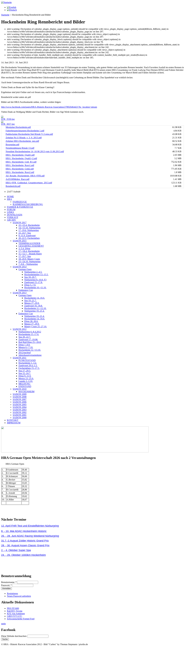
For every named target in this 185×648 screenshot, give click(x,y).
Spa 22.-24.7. (24, 373)
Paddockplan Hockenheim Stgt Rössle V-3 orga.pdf (29, 134)
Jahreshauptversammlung (29, 355)
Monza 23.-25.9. (26, 378)
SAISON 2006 (19, 402)
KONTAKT (12, 420)
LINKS (10, 212)
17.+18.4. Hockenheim (29, 251)
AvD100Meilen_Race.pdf (17, 179)
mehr (3, 623)
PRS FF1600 (13, 608)
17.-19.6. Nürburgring (28, 230)
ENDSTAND (24, 386)
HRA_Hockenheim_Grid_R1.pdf (21, 162)
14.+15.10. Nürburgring (29, 227)
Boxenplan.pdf (12, 144)
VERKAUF (12, 217)
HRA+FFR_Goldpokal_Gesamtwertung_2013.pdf (29, 182)
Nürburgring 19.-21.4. (34, 311)
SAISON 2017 (19, 222)
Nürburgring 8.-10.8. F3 (35, 279)
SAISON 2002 (19, 412)
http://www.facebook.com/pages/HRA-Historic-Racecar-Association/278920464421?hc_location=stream (49, 107)
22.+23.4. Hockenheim (29, 225)
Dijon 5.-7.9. (30, 285)
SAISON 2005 (19, 404)
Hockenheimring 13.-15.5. (36, 274)
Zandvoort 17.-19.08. (28, 339)
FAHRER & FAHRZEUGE (20, 207)
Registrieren (12, 593)
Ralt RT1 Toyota (14, 611)
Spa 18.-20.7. (30, 277)
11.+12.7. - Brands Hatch (30, 253)
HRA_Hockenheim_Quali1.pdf (20, 155)
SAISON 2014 (19, 266)
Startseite (5, 15)
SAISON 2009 (19, 394)
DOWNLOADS (14, 214)
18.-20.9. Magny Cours (29, 259)
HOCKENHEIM (26, 391)
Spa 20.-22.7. (24, 337)
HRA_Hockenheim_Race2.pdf (20, 172)
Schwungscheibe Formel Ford (20, 619)
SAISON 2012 (19, 329)
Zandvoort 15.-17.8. (33, 282)
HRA (9, 199)
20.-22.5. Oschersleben (29, 238)
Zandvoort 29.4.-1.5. (27, 365)
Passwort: (6, 585)
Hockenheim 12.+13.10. (29, 350)
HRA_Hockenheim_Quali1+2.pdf (21, 158)
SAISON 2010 (19, 389)
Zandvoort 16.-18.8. (33, 305)
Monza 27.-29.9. (31, 303)
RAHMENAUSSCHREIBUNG (28, 204)
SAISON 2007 (19, 399)
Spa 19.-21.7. (30, 300)
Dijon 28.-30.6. (31, 321)
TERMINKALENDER (29, 243)
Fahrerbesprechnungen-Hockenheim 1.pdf (25, 130)
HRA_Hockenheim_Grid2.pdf (20, 169)
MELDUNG (24, 384)
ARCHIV (11, 220)
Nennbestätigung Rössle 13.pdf (20, 148)
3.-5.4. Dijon (24, 248)
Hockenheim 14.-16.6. (34, 298)
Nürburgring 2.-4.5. (33, 272)
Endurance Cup (25, 290)
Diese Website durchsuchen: (14, 636)
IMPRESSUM (13, 423)
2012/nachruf (24, 352)
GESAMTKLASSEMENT (31, 246)
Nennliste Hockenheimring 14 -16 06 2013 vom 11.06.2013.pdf (35, 151)
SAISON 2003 (19, 410)
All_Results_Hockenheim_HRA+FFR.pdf (25, 175)
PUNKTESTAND (27, 360)
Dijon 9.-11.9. (24, 376)
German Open (25, 269)
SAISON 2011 (19, 358)
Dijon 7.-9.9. (24, 345)
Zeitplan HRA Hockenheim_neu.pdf (22, 141)
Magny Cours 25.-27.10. (35, 326)
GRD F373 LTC (14, 616)
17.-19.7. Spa (24, 256)
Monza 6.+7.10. (25, 347)
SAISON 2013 (19, 292)
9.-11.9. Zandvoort (27, 235)
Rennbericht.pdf (13, 186)
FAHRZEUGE (20, 201)
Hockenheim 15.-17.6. (28, 334)
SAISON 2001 (19, 415)
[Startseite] (6, 2)
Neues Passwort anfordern (19, 596)
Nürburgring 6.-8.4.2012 (29, 332)
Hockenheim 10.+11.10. (35, 287)
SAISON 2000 (19, 417)
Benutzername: (9, 582)
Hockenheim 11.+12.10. (35, 308)
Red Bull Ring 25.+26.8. (29, 342)
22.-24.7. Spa (24, 233)
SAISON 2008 (19, 397)
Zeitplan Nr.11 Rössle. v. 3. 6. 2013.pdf (24, 137)
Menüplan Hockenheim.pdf (18, 127)
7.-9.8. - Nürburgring (28, 264)
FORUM (11, 209)
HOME (10, 196)
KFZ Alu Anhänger (16, 613)
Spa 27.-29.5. (24, 371)
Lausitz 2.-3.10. (25, 381)
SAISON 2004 (19, 407)
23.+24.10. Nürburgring (29, 261)
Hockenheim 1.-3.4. (27, 363)
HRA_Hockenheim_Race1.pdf (20, 165)
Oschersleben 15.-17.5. (29, 368)
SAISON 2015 (19, 240)
